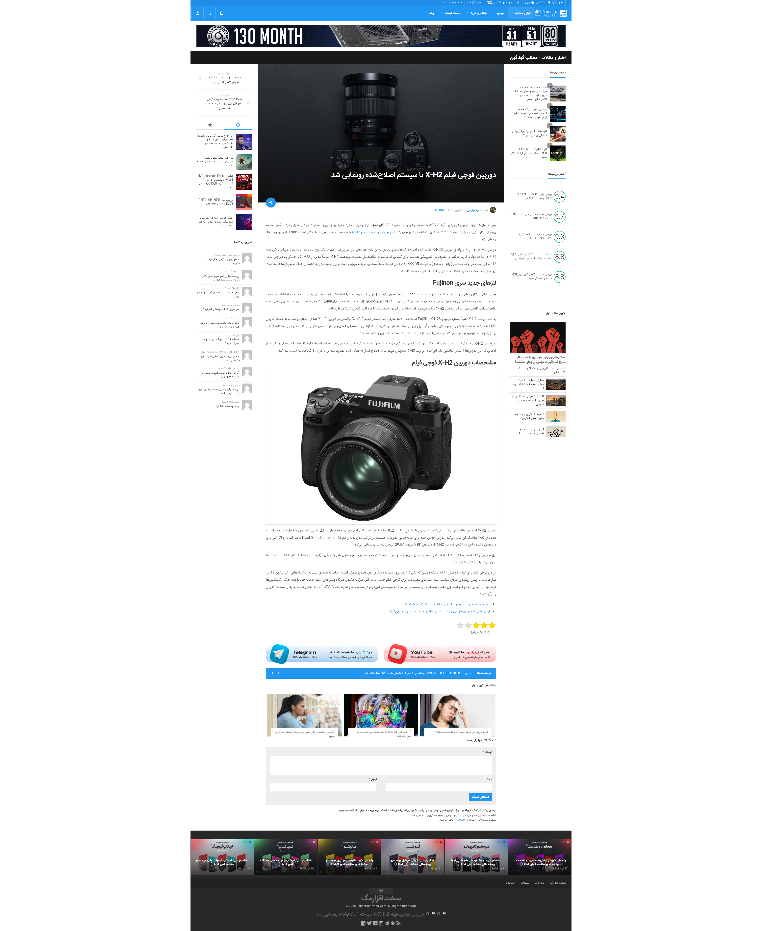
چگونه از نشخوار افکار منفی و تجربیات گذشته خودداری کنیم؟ (305, 734)
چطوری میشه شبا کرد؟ (227, 406)
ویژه (432, 13)
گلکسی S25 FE (533, 2)
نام (489, 779)
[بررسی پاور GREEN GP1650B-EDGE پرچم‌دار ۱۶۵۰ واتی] (244, 202)
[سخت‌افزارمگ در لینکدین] (363, 923)
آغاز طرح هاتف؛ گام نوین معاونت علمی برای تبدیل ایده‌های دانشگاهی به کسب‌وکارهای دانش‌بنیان (215, 142)
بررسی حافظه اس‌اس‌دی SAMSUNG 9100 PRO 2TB (531, 216)
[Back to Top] (381, 891)
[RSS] (398, 923)
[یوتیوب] (440, 654)
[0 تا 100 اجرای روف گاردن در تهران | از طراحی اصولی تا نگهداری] (556, 400)
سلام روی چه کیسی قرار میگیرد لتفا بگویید (220, 261)
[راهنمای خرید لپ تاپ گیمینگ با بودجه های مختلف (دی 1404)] (222, 857)
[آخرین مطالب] (238, 125)
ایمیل (373, 779)
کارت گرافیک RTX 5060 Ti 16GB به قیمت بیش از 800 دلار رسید (529, 153)
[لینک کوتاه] (435, 210)
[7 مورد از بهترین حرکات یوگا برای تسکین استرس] (556, 416)
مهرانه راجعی (474, 210)
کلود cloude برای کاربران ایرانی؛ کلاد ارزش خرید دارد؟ (529, 133)
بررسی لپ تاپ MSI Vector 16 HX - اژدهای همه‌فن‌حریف (532, 277)
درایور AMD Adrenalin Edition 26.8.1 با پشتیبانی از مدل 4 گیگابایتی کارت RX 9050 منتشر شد (215, 182)
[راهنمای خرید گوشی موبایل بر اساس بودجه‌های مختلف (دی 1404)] (412, 857)
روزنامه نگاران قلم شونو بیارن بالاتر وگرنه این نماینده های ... (221, 278)
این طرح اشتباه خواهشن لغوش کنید (220, 309)
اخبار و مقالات (523, 13)
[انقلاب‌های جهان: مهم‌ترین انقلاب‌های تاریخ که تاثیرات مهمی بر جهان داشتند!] (538, 337)
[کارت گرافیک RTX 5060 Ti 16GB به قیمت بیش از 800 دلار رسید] (558, 153)
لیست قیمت (452, 13)
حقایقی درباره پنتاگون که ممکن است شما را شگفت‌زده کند (528, 384)
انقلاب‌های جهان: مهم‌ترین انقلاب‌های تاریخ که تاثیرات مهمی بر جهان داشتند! (540, 360)
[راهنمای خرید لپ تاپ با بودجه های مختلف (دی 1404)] (285, 857)
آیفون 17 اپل (474, 2)
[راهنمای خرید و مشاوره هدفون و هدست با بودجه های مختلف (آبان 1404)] (539, 857)
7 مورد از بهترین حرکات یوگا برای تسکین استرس (529, 416)
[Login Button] (197, 13)
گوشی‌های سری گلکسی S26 (503, 2)
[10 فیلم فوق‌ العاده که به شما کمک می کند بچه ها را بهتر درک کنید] (381, 715)
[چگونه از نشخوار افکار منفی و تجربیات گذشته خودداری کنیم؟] (304, 715)
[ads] (381, 36)
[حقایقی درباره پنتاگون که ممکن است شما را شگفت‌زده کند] (556, 384)
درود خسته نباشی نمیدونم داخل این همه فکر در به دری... (220, 325)
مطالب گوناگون (524, 57)
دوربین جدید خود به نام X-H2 (372, 232)
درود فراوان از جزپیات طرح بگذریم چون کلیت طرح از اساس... (218, 391)
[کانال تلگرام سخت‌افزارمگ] (387, 923)
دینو (444, 2)
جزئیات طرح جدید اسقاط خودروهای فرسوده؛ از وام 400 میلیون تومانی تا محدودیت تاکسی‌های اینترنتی (530, 93)
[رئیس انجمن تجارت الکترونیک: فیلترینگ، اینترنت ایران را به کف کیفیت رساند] (244, 222)
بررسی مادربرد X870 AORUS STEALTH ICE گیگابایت (535, 236)
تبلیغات (525, 882)
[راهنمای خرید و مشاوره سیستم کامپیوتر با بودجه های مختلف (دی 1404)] (476, 857)
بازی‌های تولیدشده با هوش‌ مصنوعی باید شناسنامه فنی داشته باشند (215, 162)
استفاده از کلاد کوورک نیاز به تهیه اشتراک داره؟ (222, 341)
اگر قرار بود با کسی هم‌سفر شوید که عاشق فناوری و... (220, 375)
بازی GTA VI (555, 2)
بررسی (501, 13)
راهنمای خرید (479, 13)
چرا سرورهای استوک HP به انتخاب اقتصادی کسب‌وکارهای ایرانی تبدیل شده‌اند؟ (530, 113)
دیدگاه (487, 752)
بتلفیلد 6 (457, 2)
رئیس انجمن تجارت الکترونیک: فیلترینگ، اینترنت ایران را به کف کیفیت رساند (215, 222)
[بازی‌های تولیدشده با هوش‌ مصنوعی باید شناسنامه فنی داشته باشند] (244, 162)
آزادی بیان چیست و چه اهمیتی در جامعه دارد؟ (531, 431)
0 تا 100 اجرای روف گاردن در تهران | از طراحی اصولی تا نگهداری (528, 400)
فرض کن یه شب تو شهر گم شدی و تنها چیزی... (218, 294)
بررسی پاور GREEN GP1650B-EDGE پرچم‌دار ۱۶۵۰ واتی (440, 673)
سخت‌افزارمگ (558, 882)
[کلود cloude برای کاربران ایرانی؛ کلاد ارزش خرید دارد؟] (558, 134)
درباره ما (539, 882)
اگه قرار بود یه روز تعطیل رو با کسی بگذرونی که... (220, 358)
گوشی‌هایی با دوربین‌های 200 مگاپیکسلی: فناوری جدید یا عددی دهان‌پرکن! (440, 611)
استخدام (510, 882)
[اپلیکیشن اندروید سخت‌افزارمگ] (393, 923)
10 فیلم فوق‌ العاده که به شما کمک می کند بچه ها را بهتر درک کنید (382, 734)
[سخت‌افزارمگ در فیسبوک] (375, 923)
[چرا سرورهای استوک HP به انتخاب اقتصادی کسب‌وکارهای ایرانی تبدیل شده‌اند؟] (558, 114)
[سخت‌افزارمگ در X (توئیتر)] (369, 923)
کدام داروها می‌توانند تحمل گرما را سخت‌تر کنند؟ (461, 732)
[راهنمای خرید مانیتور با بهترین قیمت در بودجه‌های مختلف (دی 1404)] (349, 857)
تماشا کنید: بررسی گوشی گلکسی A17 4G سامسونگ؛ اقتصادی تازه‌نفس (531, 257)
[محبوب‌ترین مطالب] (210, 125)
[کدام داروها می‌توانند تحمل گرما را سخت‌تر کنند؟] (457, 715)
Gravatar (460, 820)
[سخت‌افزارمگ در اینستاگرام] (381, 923)
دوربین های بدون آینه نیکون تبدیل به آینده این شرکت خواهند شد (446, 604)
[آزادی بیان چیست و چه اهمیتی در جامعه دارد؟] (556, 431)
